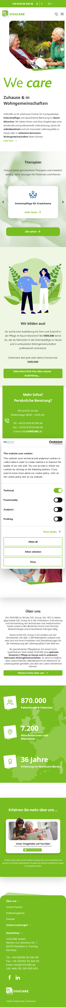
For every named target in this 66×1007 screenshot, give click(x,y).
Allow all (33, 541)
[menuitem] (33, 212)
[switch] (58, 499)
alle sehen (31, 231)
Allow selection (33, 551)
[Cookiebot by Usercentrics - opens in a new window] (49, 443)
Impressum (31, 1001)
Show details (49, 531)
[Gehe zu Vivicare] (13, 13)
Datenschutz (19, 1001)
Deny (33, 561)
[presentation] (3, 202)
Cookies (9, 1001)
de (49, 3)
